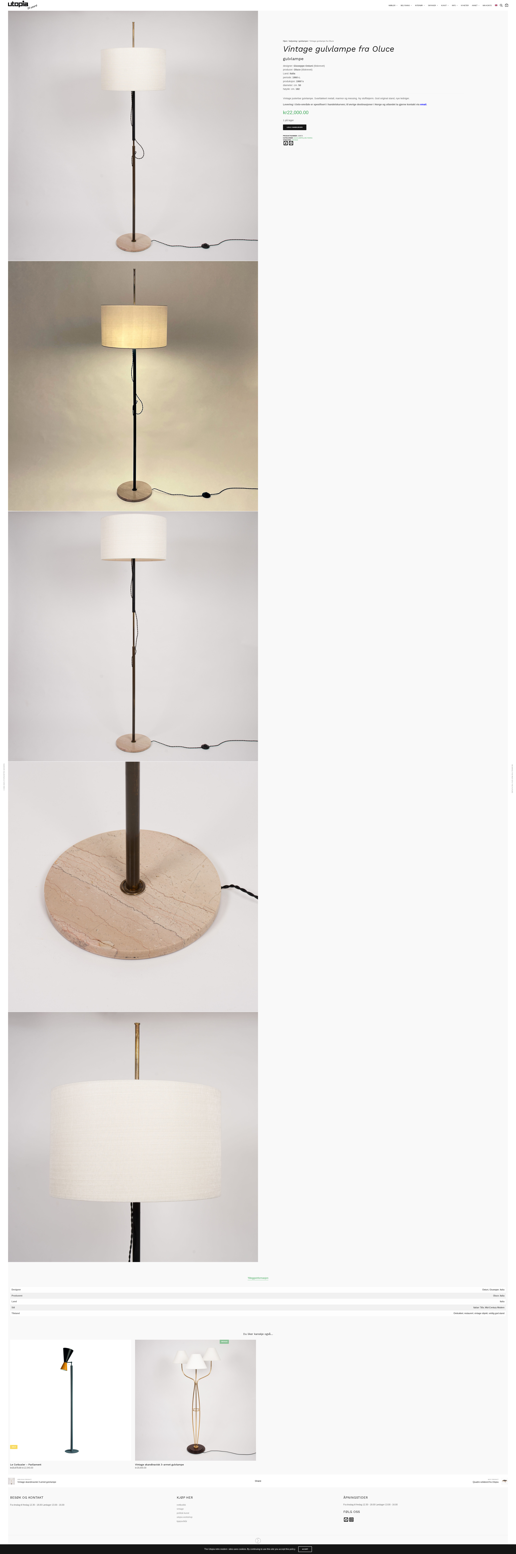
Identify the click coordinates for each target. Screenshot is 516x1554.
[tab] (258, 1278)
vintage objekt (481, 1313)
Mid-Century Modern (494, 1307)
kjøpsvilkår (182, 1521)
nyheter (465, 5)
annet (474, 5)
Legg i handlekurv (295, 127)
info (454, 5)
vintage (180, 1509)
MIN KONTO (487, 5)
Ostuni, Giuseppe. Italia (493, 1290)
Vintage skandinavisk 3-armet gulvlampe (159, 1464)
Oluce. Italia (498, 1296)
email (423, 104)
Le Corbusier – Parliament (25, 1464)
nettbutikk (181, 1505)
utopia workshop (184, 1517)
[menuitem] (496, 5)
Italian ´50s (478, 1307)
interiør (419, 5)
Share (258, 1481)
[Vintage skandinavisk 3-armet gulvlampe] (195, 1400)
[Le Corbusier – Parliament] (70, 1400)
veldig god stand (496, 1313)
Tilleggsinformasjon (258, 1278)
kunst (444, 5)
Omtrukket (458, 1313)
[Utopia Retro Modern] (258, 1540)
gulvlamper (303, 41)
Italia (502, 1301)
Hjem (285, 41)
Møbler (392, 5)
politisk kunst (183, 1513)
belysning (405, 5)
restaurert (468, 1313)
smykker (432, 5)
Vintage (295, 140)
